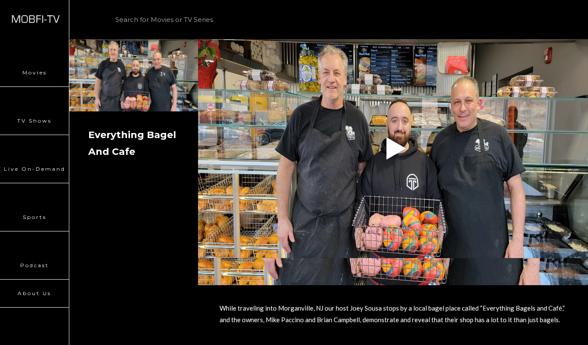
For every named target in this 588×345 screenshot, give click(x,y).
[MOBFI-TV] (34, 19)
